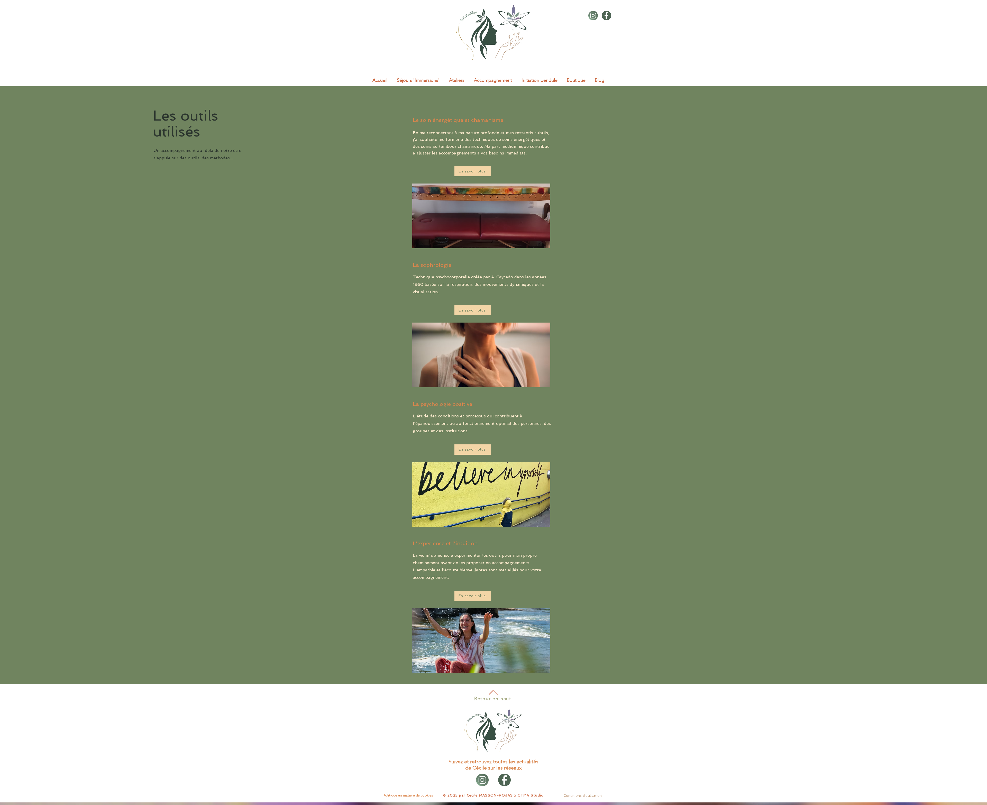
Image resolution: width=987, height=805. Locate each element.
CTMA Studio (531, 795)
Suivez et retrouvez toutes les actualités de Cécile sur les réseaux (493, 764)
